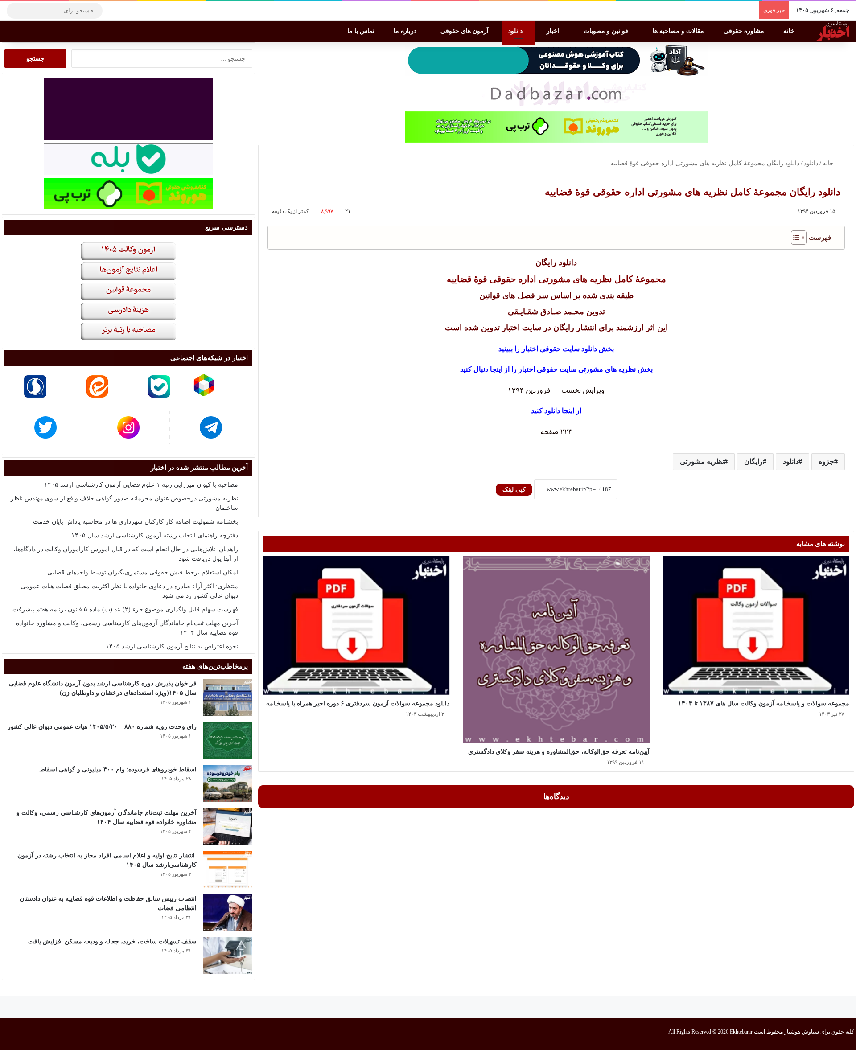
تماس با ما (361, 31)
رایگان (753, 461)
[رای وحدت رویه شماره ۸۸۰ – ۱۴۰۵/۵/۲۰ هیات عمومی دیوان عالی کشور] (227, 740)
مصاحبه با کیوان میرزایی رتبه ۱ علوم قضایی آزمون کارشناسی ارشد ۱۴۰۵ (141, 484)
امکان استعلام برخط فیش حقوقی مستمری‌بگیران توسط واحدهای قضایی (142, 572)
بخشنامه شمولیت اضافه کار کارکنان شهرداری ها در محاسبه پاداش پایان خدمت (135, 521)
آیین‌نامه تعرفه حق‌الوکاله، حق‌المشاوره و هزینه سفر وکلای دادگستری (559, 751)
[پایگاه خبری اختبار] (832, 31)
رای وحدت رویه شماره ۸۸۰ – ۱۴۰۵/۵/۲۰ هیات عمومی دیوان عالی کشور (102, 726)
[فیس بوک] (153, 11)
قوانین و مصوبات (607, 31)
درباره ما (406, 31)
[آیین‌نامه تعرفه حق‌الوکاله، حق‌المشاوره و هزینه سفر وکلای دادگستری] (556, 649)
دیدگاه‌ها (556, 796)
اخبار (554, 31)
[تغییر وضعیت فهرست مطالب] (794, 237)
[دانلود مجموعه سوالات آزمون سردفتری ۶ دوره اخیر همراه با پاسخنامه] (356, 625)
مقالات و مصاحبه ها (679, 31)
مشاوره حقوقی (745, 31)
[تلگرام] (113, 11)
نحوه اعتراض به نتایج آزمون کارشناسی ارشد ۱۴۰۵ (172, 646)
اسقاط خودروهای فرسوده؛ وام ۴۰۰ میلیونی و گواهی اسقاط (118, 769)
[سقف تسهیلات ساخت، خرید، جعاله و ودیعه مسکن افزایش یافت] (227, 955)
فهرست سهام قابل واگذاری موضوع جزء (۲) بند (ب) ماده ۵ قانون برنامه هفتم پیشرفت (125, 609)
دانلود (516, 31)
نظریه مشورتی (702, 461)
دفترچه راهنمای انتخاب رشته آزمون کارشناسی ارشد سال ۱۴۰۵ (154, 535)
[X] (140, 11)
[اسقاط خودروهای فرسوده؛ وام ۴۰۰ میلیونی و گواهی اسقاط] (227, 783)
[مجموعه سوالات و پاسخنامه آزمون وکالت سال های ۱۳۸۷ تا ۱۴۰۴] (756, 625)
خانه (789, 31)
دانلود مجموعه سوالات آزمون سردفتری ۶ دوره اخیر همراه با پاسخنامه (357, 703)
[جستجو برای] (16, 11)
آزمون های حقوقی (465, 31)
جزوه (826, 461)
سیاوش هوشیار (801, 1032)
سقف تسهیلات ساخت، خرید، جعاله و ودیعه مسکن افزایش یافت (112, 941)
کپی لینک (514, 489)
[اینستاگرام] (127, 11)
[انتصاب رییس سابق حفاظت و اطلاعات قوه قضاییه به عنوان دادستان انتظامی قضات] (227, 912)
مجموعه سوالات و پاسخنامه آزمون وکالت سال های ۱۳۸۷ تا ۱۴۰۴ (763, 703)
